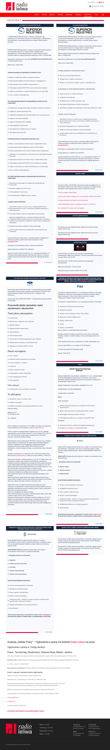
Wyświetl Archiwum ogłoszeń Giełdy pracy (26, 711)
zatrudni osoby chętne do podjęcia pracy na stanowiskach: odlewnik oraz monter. (79, 196)
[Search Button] (103, 15)
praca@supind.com (13, 241)
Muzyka (44, 14)
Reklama (60, 14)
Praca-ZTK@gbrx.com (70, 428)
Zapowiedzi (78, 14)
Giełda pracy (88, 14)
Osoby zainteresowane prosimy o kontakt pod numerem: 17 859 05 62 (77, 204)
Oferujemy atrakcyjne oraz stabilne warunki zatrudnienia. (73, 200)
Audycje (52, 14)
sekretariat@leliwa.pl (13, 697)
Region (37, 14)
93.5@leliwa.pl (11, 701)
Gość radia (69, 14)
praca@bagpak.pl (46, 614)
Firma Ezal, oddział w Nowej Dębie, (67, 192)
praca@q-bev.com (97, 514)
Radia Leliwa (77, 642)
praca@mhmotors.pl (38, 427)
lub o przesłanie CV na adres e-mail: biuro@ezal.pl (71, 208)
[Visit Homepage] (17, 6)
